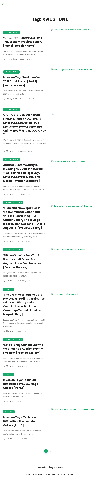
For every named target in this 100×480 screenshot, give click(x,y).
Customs (9, 412)
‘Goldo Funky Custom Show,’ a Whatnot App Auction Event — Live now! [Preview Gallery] (23, 349)
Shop (63, 474)
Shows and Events (13, 202)
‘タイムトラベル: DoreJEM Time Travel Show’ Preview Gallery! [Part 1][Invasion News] (23, 42)
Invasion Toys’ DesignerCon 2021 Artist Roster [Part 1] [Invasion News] (22, 81)
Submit (71, 474)
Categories (38, 474)
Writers (55, 474)
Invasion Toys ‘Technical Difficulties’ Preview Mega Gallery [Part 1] (20, 421)
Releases (9, 289)
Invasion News (11, 32)
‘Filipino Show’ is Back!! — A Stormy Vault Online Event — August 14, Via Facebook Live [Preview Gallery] (22, 261)
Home (28, 474)
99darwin (10, 151)
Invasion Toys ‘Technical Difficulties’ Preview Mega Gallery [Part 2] (20, 384)
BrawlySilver (11, 59)
